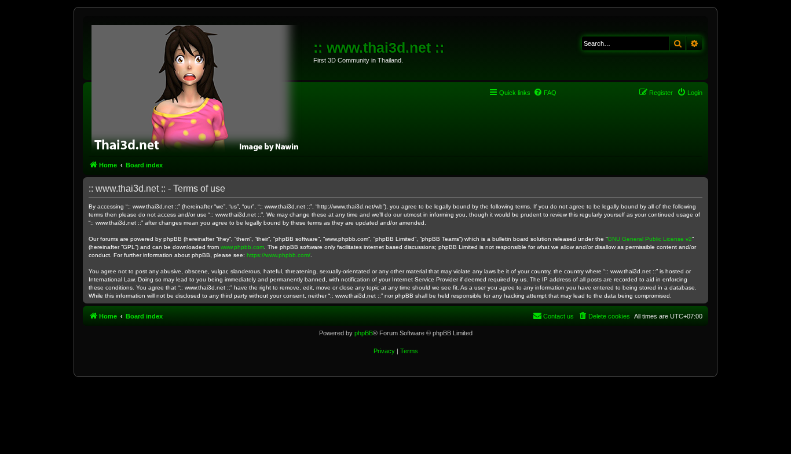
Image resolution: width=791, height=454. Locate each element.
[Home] (199, 87)
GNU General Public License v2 (649, 239)
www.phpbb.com (242, 247)
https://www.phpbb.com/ (278, 255)
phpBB (363, 332)
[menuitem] (544, 93)
